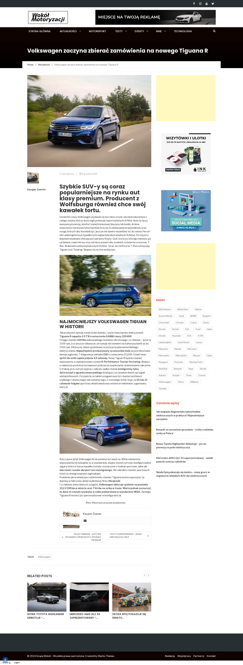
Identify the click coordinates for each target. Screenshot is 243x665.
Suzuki (176, 375)
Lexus (199, 342)
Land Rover (183, 342)
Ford (198, 329)
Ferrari (175, 329)
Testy (118, 31)
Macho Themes (106, 655)
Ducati (162, 329)
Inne (159, 31)
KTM (200, 335)
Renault (178, 368)
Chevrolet (164, 322)
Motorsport (97, 31)
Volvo (181, 381)
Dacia (206, 322)
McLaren (192, 348)
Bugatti (207, 315)
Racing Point (196, 362)
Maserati (163, 348)
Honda (162, 335)
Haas (209, 329)
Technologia (183, 31)
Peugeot (163, 362)
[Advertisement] (186, 98)
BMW (193, 315)
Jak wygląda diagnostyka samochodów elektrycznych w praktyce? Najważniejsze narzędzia (180, 415)
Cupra (193, 322)
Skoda (203, 368)
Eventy (139, 31)
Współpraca (184, 655)
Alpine (198, 309)
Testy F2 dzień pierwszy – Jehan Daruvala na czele (126, 535)
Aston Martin (165, 315)
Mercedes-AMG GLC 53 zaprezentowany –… (42, 616)
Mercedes (164, 355)
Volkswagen (44, 556)
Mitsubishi (181, 355)
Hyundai (176, 335)
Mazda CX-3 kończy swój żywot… (130, 616)
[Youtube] (206, 3)
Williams (194, 381)
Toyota (201, 375)
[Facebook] (194, 3)
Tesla (188, 375)
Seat (190, 368)
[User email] (85, 521)
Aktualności (68, 31)
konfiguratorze (113, 495)
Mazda (177, 348)
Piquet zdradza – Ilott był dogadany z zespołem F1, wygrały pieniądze (83, 537)
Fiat (187, 329)
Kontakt (211, 655)
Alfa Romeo (165, 309)
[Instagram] (200, 3)
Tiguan (63, 249)
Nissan (196, 355)
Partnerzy (198, 655)
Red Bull (163, 368)
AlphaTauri (182, 309)
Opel (209, 355)
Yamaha (163, 388)
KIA (189, 335)
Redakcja (170, 655)
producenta (119, 502)
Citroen (180, 322)
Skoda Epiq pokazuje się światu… (86, 616)
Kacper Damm (36, 189)
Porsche (178, 362)
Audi (181, 315)
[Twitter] (213, 3)
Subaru (162, 375)
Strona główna (39, 31)
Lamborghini (165, 342)
